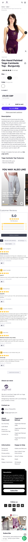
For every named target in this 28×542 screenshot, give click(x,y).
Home (3, 6)
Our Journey (5, 423)
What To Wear (19, 456)
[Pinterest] (22, 505)
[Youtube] (9, 505)
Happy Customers (6, 462)
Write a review (14, 235)
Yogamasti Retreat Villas (20, 424)
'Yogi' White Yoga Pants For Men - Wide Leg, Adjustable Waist (10, 194)
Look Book (4, 426)
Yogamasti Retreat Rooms (20, 429)
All (1, 240)
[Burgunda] (3, 86)
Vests (7, 6)
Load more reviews (14, 372)
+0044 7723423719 (9, 409)
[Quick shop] (21, 203)
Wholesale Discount (18, 463)
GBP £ (14, 515)
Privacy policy (5, 453)
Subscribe (14, 490)
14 (15, 78)
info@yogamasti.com (10, 412)
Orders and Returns (20, 448)
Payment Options (6, 456)
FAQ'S (16, 459)
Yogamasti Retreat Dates (20, 434)
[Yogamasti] (6, 2)
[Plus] (9, 104)
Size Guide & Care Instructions (20, 452)
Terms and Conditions (4, 449)
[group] (13, 189)
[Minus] (2, 104)
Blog (2, 459)
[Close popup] (24, 518)
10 (4, 78)
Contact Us (4, 434)
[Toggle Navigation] (2, 2)
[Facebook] (5, 505)
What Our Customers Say (5, 430)
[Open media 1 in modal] (14, 33)
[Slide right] (25, 32)
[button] (22, 2)
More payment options (14, 112)
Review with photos (10, 240)
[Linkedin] (18, 505)
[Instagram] (14, 505)
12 (9, 78)
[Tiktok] (14, 509)
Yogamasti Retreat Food (20, 438)
